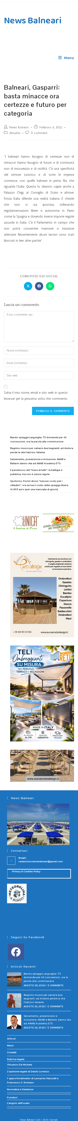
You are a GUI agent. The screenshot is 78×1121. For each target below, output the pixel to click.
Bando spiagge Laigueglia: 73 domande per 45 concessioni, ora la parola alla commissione (46, 977)
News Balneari (32, 20)
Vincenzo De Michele (19, 1064)
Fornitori (12, 1097)
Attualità (14, 133)
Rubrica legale (15, 1059)
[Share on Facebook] (39, 286)
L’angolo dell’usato (18, 1103)
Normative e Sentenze (20, 1089)
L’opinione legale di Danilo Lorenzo (28, 1071)
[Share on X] (28, 286)
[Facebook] (16, 952)
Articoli (11, 1038)
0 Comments (55, 985)
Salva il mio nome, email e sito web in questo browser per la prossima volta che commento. (36, 396)
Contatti (11, 1052)
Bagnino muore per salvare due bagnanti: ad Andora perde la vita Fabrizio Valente (44, 999)
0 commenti (39, 133)
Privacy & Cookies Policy (26, 871)
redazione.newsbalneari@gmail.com (41, 861)
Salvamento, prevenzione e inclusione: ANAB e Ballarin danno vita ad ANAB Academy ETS (47, 1020)
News (10, 1045)
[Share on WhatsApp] (50, 286)
